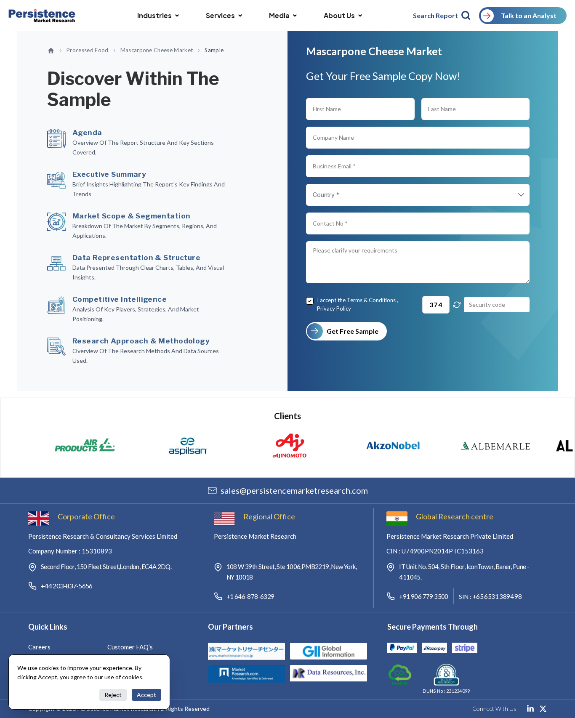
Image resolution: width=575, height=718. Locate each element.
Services (220, 15)
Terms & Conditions (371, 300)
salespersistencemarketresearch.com (294, 490)
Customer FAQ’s (130, 647)
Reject (113, 694)
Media (279, 15)
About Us (339, 15)
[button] (513, 195)
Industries (154, 15)
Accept (146, 694)
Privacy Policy (334, 308)
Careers (39, 647)
